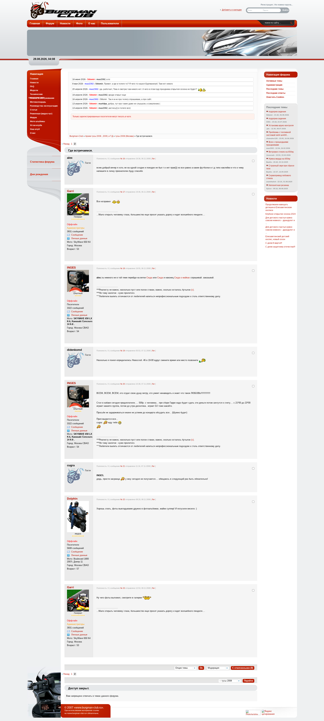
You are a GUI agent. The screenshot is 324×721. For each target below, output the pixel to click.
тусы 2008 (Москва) (124, 136)
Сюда (149, 277)
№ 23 (122, 588)
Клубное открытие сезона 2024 (280, 214)
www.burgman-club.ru (77, 713)
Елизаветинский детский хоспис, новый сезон (277, 237)
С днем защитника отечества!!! (280, 247)
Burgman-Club (63, 11)
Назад (66, 144)
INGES (71, 267)
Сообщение (77, 235)
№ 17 (122, 192)
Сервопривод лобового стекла (278, 176)
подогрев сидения (277, 112)
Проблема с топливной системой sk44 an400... (278, 133)
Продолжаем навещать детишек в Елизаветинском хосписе (278, 207)
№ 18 (122, 268)
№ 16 (122, 159)
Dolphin (72, 498)
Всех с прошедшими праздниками (277, 143)
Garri (70, 191)
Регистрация (267, 5)
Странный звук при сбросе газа (280, 167)
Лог (153, 159)
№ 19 (122, 351)
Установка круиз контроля (281, 125)
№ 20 (122, 384)
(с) (192, 289)
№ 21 (122, 466)
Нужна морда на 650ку (279, 159)
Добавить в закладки (232, 10)
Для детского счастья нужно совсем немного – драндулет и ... (280, 220)
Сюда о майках (182, 277)
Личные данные (79, 238)
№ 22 (122, 499)
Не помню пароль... (283, 5)
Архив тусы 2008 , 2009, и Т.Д (99, 136)
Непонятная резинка (278, 185)
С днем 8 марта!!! (273, 243)
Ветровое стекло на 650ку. (281, 152)
